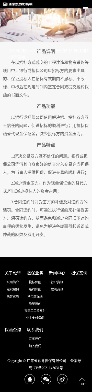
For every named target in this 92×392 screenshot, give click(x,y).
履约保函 (35, 289)
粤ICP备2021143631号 (46, 368)
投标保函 (35, 282)
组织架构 (13, 289)
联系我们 (35, 330)
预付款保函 (35, 296)
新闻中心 (57, 273)
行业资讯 (57, 282)
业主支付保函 (35, 318)
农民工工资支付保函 (35, 311)
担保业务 (35, 273)
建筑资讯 (57, 289)
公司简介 (13, 282)
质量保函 (35, 303)
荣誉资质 (13, 296)
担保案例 (79, 273)
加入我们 (35, 346)
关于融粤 (13, 273)
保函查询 (13, 330)
